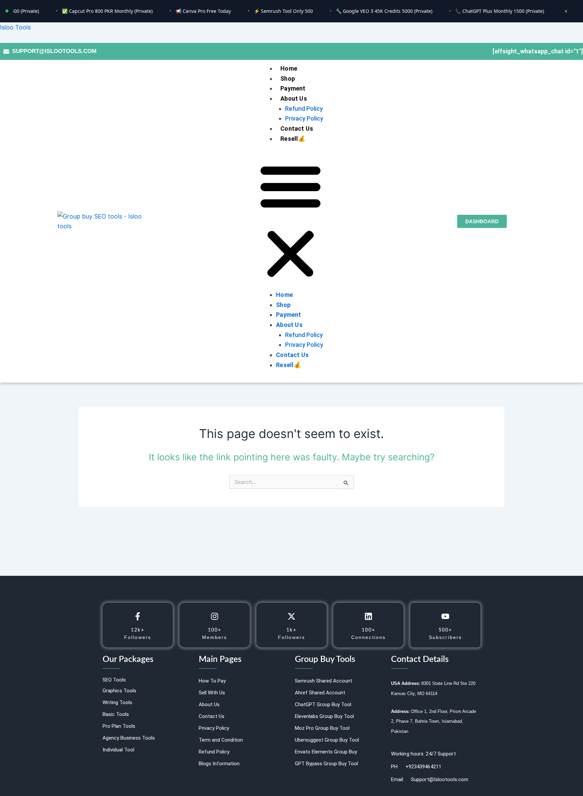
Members (214, 637)
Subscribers (445, 637)
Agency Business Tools (129, 738)
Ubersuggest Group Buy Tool (327, 740)
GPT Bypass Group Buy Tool (326, 764)
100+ (214, 630)
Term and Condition (221, 740)
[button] (290, 221)
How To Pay (212, 681)
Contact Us (296, 128)
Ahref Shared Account (320, 693)
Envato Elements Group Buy (326, 752)
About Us (293, 98)
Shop (287, 78)
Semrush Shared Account (323, 681)
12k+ (137, 630)
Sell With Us (212, 693)
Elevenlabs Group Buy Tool (324, 716)
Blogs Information (219, 764)
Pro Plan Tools (119, 726)
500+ (445, 630)
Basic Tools (116, 714)
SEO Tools (114, 680)
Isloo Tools (15, 27)
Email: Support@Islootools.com (429, 779)
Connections (368, 637)
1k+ (291, 630)
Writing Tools (117, 702)
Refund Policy (304, 108)
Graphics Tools (119, 691)
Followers (137, 637)
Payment (292, 88)
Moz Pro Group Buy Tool (322, 728)
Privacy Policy (304, 118)
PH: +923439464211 (416, 767)
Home (288, 68)
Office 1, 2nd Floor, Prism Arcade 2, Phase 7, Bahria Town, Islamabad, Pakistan (433, 721)
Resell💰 (292, 138)
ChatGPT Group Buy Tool (323, 704)
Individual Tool (118, 750)
